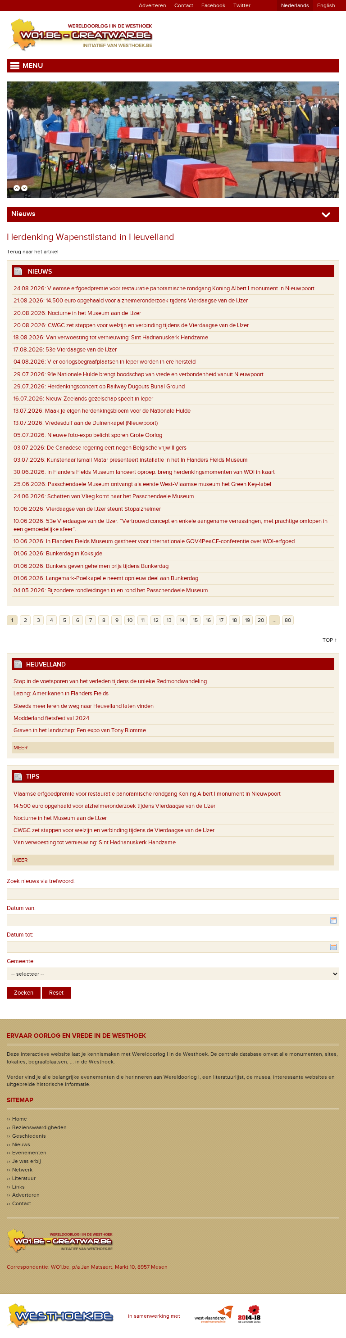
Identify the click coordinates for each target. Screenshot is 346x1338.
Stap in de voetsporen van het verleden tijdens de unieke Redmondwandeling (110, 681)
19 (247, 620)
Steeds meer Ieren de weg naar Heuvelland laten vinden (84, 706)
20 (261, 620)
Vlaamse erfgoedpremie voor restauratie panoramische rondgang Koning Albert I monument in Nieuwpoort (164, 288)
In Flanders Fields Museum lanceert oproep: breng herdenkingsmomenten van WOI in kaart (144, 472)
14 (182, 620)
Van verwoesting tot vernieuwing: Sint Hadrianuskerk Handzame (113, 337)
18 (234, 620)
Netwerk (22, 1170)
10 (129, 620)
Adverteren (152, 5)
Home (19, 1119)
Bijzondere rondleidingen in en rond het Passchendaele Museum (111, 590)
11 (143, 620)
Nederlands (295, 5)
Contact (183, 5)
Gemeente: (21, 961)
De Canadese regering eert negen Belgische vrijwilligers (100, 447)
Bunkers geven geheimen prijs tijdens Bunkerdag (91, 566)
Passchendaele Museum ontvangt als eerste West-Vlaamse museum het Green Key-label (142, 484)
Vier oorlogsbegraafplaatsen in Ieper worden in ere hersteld (105, 361)
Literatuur (24, 1178)
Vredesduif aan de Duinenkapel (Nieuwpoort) (86, 423)
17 (221, 620)
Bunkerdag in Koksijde (58, 553)
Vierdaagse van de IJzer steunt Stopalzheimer (87, 509)
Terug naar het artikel (33, 251)
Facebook (213, 5)
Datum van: (21, 908)
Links (18, 1187)
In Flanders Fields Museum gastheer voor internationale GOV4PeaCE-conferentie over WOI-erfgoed (154, 541)
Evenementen (29, 1152)
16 (208, 620)
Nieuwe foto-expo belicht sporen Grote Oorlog (88, 435)
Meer (20, 747)
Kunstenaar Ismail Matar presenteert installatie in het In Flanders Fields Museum (131, 460)
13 (169, 620)
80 (288, 620)
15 (195, 620)
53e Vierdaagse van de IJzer (65, 349)
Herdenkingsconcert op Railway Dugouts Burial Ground (99, 386)
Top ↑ (330, 640)
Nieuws (21, 1144)
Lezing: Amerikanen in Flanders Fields (61, 693)
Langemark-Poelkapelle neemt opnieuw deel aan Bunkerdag (106, 578)
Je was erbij (26, 1161)
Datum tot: (20, 934)
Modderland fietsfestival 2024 (51, 718)
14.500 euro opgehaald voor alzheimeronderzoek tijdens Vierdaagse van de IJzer (131, 300)
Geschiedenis (29, 1136)
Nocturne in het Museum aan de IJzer (77, 313)
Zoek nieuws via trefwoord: (41, 881)
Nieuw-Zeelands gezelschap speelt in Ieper (83, 398)
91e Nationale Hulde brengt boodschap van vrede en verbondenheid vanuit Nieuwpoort (139, 374)
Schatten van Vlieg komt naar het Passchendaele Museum (104, 496)
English (326, 5)
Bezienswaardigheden (39, 1127)
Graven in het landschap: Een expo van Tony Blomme (80, 730)
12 (156, 620)
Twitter (241, 5)
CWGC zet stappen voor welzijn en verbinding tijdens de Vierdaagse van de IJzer (131, 325)
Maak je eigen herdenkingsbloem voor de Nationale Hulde (102, 410)
